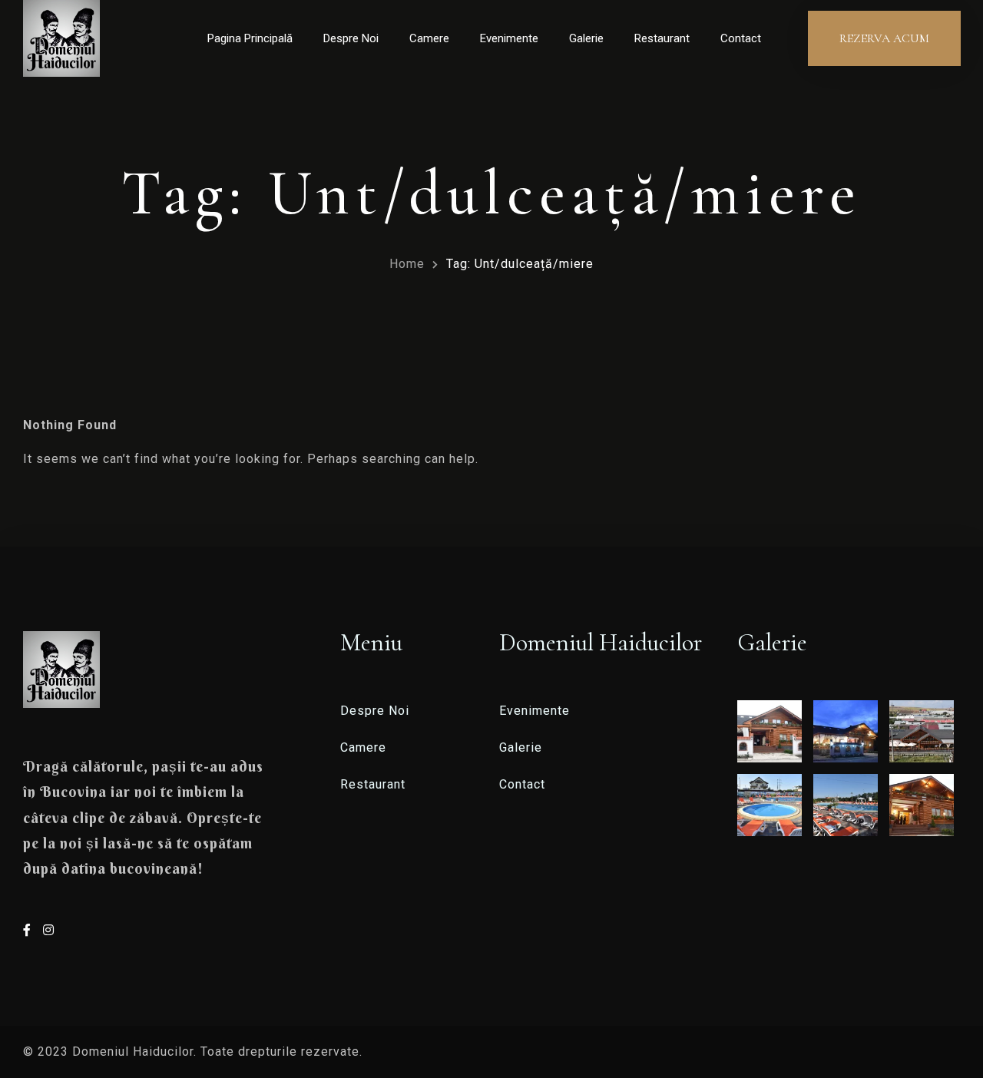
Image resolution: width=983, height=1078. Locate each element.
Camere (429, 38)
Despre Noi (351, 38)
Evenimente (509, 38)
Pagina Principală (250, 38)
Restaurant (662, 38)
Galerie (586, 38)
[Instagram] (49, 930)
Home (407, 263)
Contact (740, 38)
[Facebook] (29, 930)
